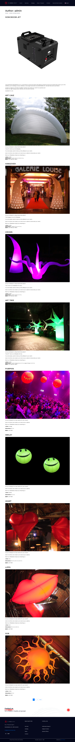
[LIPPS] (37, 593)
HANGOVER (10, 164)
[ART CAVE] (37, 121)
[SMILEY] (37, 460)
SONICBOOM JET (13, 17)
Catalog (32, 3)
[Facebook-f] (5, 733)
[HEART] (37, 527)
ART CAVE (9, 95)
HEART (8, 501)
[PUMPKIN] (37, 394)
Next (40, 699)
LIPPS (7, 567)
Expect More (63, 739)
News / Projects (40, 3)
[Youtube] (9, 733)
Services (26, 3)
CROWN (8, 232)
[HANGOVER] (37, 189)
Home (21, 3)
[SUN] (37, 659)
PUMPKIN (9, 369)
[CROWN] (37, 258)
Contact (48, 3)
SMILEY (8, 435)
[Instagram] (7, 733)
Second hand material (57, 3)
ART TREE (9, 300)
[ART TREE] (37, 326)
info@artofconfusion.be (10, 730)
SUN (7, 633)
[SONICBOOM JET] (37, 51)
